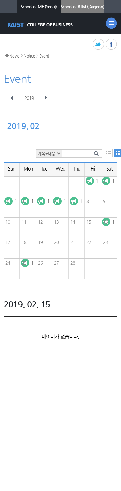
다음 (45, 97)
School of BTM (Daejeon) (82, 6)
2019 (29, 98)
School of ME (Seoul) (39, 6)
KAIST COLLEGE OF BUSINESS (40, 24)
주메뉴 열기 (111, 23)
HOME (7, 55)
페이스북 (111, 44)
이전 (12, 97)
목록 (108, 153)
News (14, 55)
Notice (29, 55)
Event (44, 55)
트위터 (99, 44)
